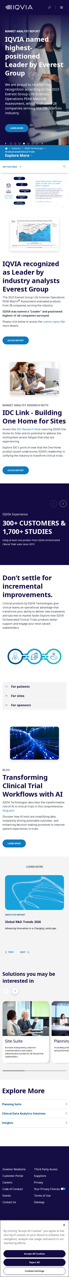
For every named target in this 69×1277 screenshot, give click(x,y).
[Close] (64, 1225)
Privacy (38, 1182)
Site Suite (14, 1041)
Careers (7, 1182)
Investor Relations (14, 1169)
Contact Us (9, 1202)
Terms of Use (42, 1195)
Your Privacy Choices (47, 1189)
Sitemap (39, 1202)
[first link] (34, 892)
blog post (8, 810)
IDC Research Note (29, 429)
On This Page (10, 167)
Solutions (16, 148)
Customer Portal (13, 1176)
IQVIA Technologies (34, 148)
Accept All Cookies (34, 1253)
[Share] (64, 167)
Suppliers (40, 1176)
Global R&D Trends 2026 (23, 922)
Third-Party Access (46, 1169)
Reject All (34, 1262)
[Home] (8, 148)
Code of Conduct (13, 1189)
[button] (5, 143)
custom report (52, 321)
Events (7, 1195)
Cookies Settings (34, 1270)
